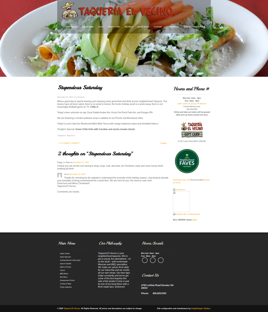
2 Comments (80, 97)
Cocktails (158, 26)
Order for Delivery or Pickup (194, 26)
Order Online (65, 254)
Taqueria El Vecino (72, 308)
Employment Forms (67, 280)
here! (194, 220)
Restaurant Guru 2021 (182, 180)
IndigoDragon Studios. (201, 308)
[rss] (160, 260)
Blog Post (71, 135)
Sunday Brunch (143, 26)
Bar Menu (63, 277)
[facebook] (145, 260)
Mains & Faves (114, 26)
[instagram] (152, 260)
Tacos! (101, 26)
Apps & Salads (88, 26)
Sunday (164, 143)
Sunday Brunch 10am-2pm (70, 260)
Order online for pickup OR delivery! (192, 104)
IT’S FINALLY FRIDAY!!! (68, 143)
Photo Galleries (66, 287)
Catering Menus (172, 26)
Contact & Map (65, 284)
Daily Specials (71, 26)
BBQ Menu (129, 26)
